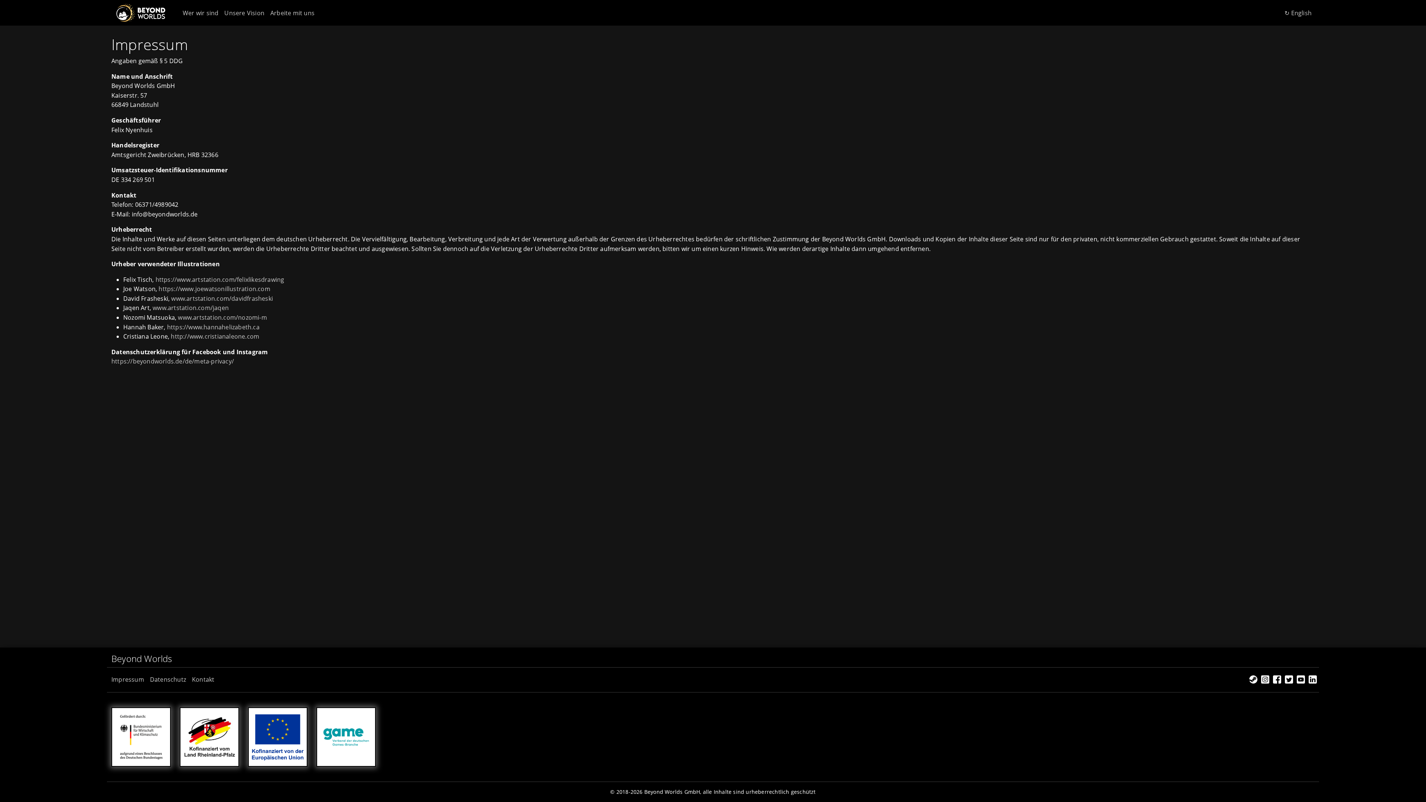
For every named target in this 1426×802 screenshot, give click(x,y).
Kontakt (203, 679)
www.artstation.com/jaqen (191, 308)
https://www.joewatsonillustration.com (214, 289)
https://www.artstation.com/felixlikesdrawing (220, 280)
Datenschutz (168, 679)
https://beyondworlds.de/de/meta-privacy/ (172, 361)
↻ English (1298, 13)
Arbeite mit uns (292, 13)
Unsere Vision (244, 13)
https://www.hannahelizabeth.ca (213, 327)
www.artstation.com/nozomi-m (222, 317)
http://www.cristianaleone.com (215, 336)
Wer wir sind (200, 13)
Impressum (127, 679)
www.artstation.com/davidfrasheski (222, 298)
